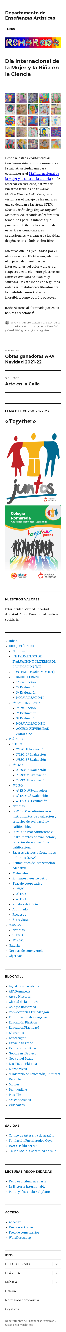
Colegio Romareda (22, 1007)
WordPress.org (20, 1237)
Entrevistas (20, 920)
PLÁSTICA (16, 739)
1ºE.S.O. (17, 744)
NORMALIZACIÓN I (30, 697)
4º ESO (21, 899)
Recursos (19, 914)
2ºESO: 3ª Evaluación (31, 780)
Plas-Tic (15, 1095)
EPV (17, 330)
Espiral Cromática (22, 1048)
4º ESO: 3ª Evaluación (31, 801)
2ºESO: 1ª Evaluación (31, 770)
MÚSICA (15, 925)
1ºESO (20, 889)
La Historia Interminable (27, 1186)
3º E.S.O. (18, 940)
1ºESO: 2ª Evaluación (31, 754)
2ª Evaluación (26, 687)
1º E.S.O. (17, 935)
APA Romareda (19, 991)
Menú (11, 28)
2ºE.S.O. (47, 322)
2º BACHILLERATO (26, 703)
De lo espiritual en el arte (27, 1181)
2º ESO (21, 894)
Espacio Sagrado (21, 1043)
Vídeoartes (17, 1105)
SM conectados (20, 1100)
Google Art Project (22, 1053)
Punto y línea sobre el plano (29, 1192)
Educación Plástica (26, 326)
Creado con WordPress (19, 1324)
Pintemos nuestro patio (29, 878)
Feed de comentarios (24, 1232)
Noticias (18, 651)
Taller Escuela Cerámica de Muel (33, 1151)
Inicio (13, 641)
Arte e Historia (19, 996)
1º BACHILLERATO (25, 677)
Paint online (18, 1089)
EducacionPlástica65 (24, 1027)
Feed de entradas (21, 1227)
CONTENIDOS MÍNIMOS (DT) (33, 672)
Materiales (20, 873)
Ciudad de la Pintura (23, 1002)
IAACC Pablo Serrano (24, 1146)
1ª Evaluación (26, 682)
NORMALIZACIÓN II (30, 723)
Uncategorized (41, 330)
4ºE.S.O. (17, 785)
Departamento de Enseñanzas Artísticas (30, 15)
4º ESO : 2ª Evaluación (32, 796)
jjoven (14, 322)
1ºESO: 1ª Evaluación (30, 749)
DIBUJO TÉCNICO (21, 646)
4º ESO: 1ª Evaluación (31, 790)
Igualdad (26, 330)
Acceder (15, 1222)
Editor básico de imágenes (28, 1017)
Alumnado (20, 909)
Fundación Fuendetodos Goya (30, 1140)
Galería (14, 945)
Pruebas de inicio (25, 904)
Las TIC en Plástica (23, 1064)
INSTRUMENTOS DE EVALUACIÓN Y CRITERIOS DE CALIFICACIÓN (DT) (34, 661)
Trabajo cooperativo (27, 883)
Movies (14, 1084)
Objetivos (16, 956)
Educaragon (17, 1038)
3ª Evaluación (26, 692)
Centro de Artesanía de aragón (31, 1135)
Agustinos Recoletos (24, 986)
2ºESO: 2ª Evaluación (31, 775)
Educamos (16, 1033)
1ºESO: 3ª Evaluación (31, 759)
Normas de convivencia (26, 950)
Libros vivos (18, 1069)
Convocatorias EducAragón (29, 1012)
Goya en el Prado (21, 1058)
